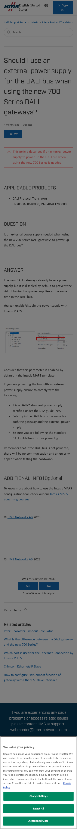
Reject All (38, 808)
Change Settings (39, 796)
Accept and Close (38, 821)
